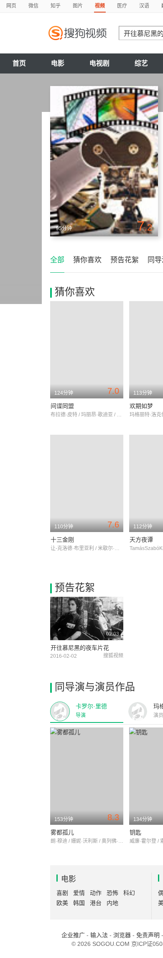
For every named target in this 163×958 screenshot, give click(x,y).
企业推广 (73, 935)
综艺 (141, 63)
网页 (11, 6)
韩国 (79, 903)
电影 (57, 63)
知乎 (56, 6)
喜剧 (62, 893)
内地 (112, 903)
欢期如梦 (141, 406)
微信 (33, 6)
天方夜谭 (141, 539)
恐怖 (112, 893)
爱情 (79, 893)
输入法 (99, 935)
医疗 (122, 6)
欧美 (62, 903)
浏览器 (122, 935)
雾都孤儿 (62, 832)
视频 (100, 6)
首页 (19, 63)
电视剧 (99, 63)
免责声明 (148, 935)
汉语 (144, 6)
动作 (96, 893)
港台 (96, 903)
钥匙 (135, 832)
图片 (78, 6)
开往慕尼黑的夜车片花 (80, 647)
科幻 (129, 893)
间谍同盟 (62, 406)
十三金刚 (62, 539)
